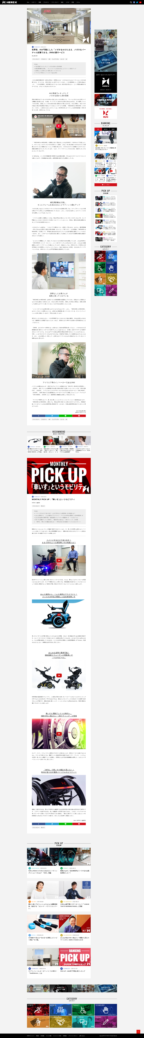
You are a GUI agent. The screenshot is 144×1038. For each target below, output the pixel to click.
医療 (40, 2)
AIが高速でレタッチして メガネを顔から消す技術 (48, 66)
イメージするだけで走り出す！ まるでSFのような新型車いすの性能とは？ (55, 513)
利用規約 (65, 1035)
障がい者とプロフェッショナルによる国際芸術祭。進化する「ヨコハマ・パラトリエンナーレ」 (42, 906)
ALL (28, 2)
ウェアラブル (55, 59)
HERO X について (30, 1035)
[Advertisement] (105, 18)
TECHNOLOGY (37, 47)
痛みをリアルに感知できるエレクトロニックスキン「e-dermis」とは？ (109, 205)
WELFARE (33, 901)
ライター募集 (48, 1035)
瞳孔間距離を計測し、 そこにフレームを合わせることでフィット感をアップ (55, 68)
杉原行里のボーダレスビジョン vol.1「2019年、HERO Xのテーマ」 (109, 240)
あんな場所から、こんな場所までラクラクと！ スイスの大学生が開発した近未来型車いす (59, 515)
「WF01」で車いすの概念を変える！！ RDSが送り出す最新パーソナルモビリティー (58, 521)
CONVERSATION (107, 196)
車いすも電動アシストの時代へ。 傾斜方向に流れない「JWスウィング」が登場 (56, 519)
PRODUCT (48, 446)
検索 (131, 2)
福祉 (62, 2)
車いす (43, 506)
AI (66, 59)
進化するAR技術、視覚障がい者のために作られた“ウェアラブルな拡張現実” (67, 450)
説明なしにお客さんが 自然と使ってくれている (48, 70)
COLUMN (106, 237)
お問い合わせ (82, 1035)
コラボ (67, 2)
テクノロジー (55, 2)
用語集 (37, 1035)
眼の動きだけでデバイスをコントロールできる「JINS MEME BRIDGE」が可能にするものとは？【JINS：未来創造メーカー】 (35, 452)
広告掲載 (42, 1035)
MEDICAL (106, 226)
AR (49, 59)
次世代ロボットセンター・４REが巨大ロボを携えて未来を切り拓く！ (109, 217)
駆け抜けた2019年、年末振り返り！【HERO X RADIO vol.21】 (109, 235)
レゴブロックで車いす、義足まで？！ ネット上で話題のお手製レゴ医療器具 (100, 181)
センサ (62, 59)
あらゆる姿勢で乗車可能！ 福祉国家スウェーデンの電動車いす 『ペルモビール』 (57, 517)
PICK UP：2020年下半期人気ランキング (72, 971)
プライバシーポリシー (72, 1035)
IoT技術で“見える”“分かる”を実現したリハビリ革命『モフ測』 (109, 229)
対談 (73, 2)
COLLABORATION (100, 145)
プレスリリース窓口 (57, 1035)
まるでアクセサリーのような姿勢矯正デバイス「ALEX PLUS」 (83, 450)
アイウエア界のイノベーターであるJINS (46, 72)
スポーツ (34, 2)
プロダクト (46, 2)
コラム (78, 2)
